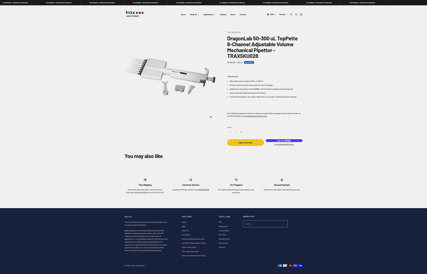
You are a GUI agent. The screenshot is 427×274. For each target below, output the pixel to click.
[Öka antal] (241, 132)
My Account (223, 243)
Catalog (223, 14)
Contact (243, 14)
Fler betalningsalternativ (284, 144)
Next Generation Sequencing (193, 239)
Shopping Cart (224, 239)
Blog (183, 226)
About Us (185, 230)
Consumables (224, 230)
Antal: (229, 127)
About (232, 14)
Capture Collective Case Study (193, 255)
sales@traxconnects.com (257, 116)
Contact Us (186, 235)
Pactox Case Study (189, 247)
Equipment (223, 226)
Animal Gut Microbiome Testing (194, 243)
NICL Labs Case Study (190, 251)
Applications (208, 14)
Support (222, 247)
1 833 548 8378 (203, 190)
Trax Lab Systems (234, 32)
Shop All (193, 14)
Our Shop (222, 235)
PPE (220, 222)
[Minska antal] (230, 132)
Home (183, 14)
